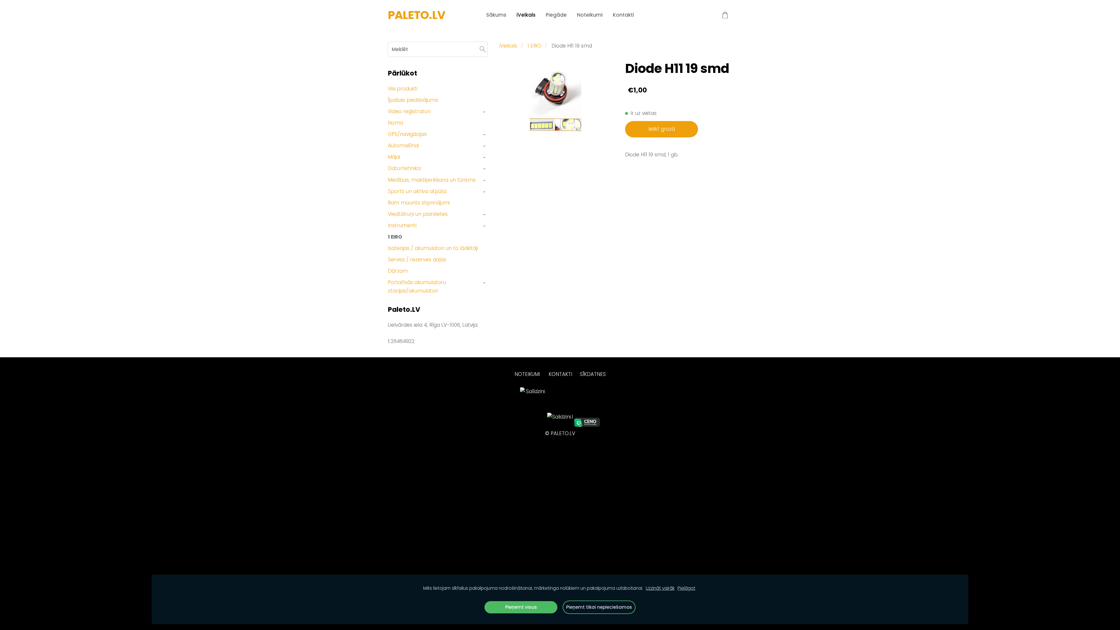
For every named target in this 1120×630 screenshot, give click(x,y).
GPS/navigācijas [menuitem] (407, 134)
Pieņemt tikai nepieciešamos (599, 607)
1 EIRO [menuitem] (395, 236)
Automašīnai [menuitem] (403, 145)
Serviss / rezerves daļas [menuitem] (417, 259)
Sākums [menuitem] (496, 14)
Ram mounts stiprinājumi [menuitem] (419, 202)
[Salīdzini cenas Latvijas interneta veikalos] (533, 424)
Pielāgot (686, 588)
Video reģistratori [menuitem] (409, 111)
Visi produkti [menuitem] (402, 88)
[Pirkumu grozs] (725, 15)
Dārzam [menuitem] (398, 270)
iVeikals (508, 45)
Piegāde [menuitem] (556, 14)
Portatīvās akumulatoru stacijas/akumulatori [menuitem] (417, 286)
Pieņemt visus (521, 607)
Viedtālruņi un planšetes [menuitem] (418, 214)
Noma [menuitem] (395, 122)
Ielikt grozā (661, 128)
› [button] (485, 112)
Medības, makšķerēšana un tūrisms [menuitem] (432, 179)
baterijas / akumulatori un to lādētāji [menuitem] (433, 248)
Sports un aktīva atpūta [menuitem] (417, 191)
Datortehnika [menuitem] (404, 168)
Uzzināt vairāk (660, 588)
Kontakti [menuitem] (623, 14)
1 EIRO (534, 45)
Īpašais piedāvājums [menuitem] (413, 100)
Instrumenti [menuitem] (402, 225)
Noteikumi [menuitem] (590, 14)
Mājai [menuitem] (394, 156)
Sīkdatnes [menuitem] (593, 374)
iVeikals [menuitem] (526, 14)
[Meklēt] (482, 49)
